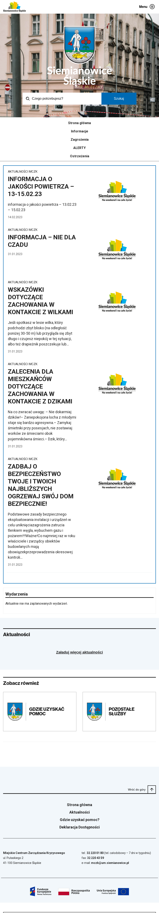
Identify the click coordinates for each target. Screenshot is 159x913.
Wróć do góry (137, 789)
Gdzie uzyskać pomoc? (79, 819)
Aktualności (79, 812)
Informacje (79, 131)
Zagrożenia (80, 139)
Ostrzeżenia (79, 156)
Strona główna (79, 123)
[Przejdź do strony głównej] (14, 6)
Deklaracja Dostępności (79, 827)
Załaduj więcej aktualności (79, 652)
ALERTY (79, 148)
